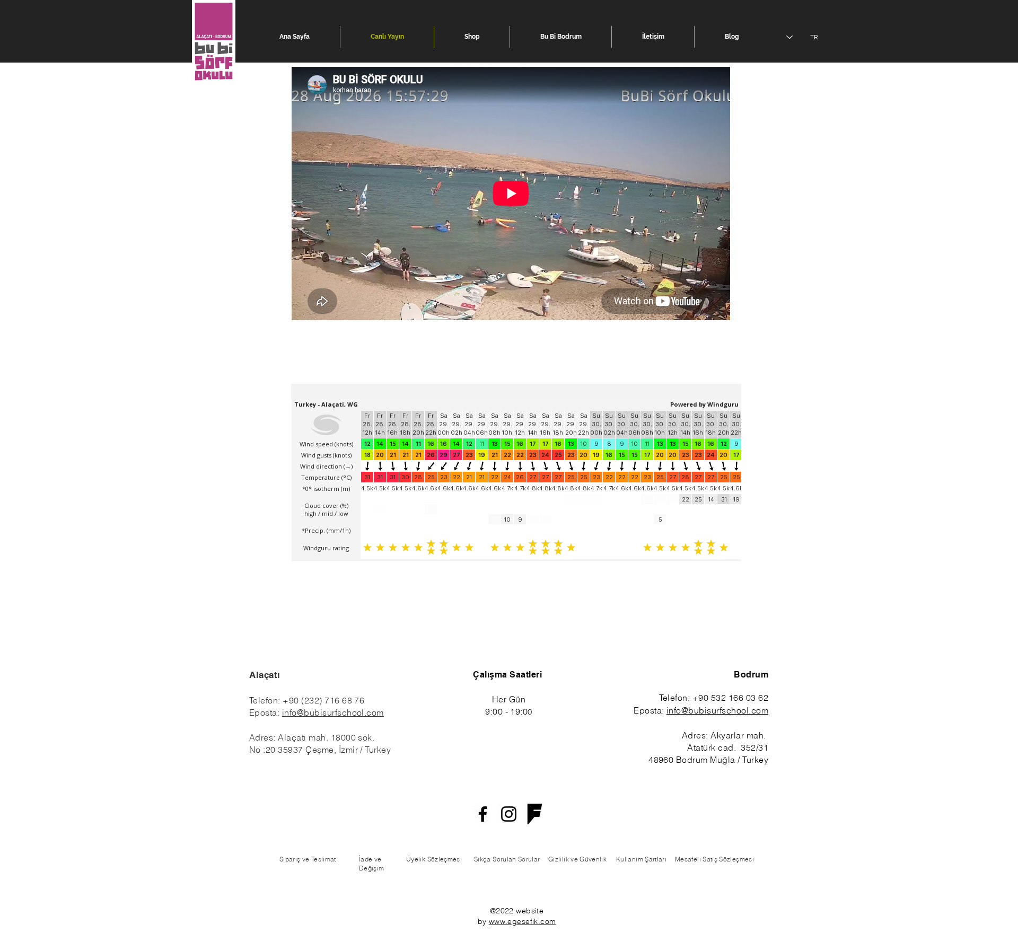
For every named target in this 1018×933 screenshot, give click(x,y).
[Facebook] (482, 814)
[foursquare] (534, 814)
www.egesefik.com (522, 921)
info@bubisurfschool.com (333, 712)
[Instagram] (508, 814)
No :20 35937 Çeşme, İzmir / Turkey (320, 749)
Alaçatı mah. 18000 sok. (326, 737)
